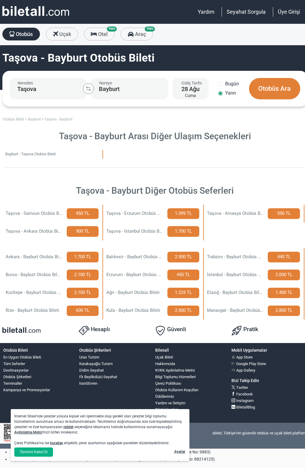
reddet (68, 427)
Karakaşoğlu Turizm (96, 363)
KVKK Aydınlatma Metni (175, 370)
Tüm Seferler (14, 363)
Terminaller (12, 383)
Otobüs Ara (274, 88)
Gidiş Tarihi (191, 83)
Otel (106, 32)
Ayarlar (179, 452)
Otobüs (24, 34)
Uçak (64, 34)
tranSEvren (88, 383)
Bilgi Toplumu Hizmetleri (175, 377)
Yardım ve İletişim (170, 403)
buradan (56, 443)
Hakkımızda (165, 363)
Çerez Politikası (168, 383)
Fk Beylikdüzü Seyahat (98, 377)
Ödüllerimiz (164, 396)
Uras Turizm (89, 357)
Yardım (206, 12)
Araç (143, 32)
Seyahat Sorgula (246, 12)
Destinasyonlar (16, 370)
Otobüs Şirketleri (17, 377)
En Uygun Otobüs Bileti (22, 357)
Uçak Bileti (164, 357)
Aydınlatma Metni (28, 432)
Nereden (25, 83)
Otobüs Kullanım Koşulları (176, 390)
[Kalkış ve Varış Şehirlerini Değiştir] (88, 88)
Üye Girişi (289, 12)
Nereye (105, 83)
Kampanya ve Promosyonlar (26, 390)
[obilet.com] (35, 16)
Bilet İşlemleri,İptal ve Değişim (168, 412)
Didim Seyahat (91, 370)
